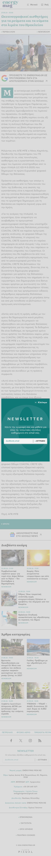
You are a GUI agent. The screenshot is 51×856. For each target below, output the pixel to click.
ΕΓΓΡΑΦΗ (40, 441)
